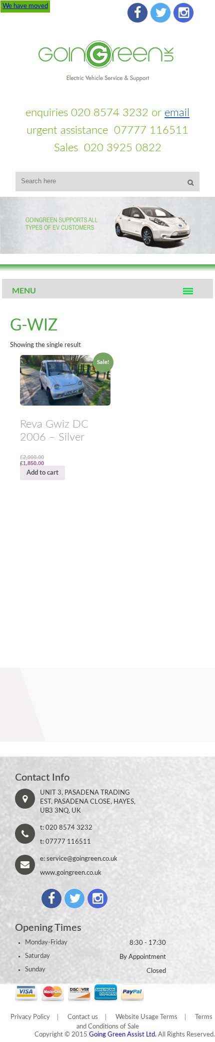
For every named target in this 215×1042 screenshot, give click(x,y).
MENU (24, 291)
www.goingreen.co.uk (71, 873)
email (177, 112)
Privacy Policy (30, 1017)
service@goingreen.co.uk (82, 859)
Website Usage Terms (147, 1017)
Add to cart (42, 473)
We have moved (25, 6)
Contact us (83, 1017)
